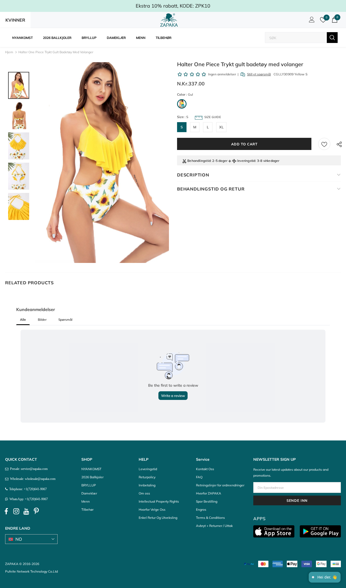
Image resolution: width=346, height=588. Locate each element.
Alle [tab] (23, 320)
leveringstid (246, 161)
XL (221, 127)
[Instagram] (16, 511)
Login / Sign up (311, 21)
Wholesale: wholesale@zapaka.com (31, 478)
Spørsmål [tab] (65, 320)
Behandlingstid (199, 161)
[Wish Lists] (324, 144)
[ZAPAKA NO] (169, 20)
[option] (102, 162)
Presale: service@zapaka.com (28, 468)
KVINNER (15, 20)
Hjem (9, 52)
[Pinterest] (36, 511)
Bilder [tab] (42, 320)
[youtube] (26, 511)
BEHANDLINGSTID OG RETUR (210, 189)
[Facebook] (6, 511)
